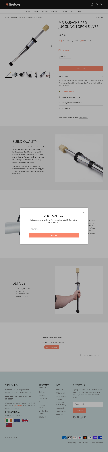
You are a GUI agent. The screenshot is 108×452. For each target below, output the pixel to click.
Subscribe (54, 235)
